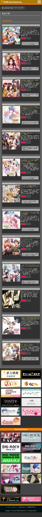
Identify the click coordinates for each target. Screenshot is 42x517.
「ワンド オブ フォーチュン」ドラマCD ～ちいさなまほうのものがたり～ (30, 266)
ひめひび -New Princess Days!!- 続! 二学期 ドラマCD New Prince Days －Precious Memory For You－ (30, 319)
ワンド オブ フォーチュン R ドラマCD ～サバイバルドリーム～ (30, 28)
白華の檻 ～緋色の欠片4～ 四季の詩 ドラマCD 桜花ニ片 (30, 80)
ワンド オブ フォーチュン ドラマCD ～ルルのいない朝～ (30, 238)
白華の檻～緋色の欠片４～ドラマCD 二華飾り (30, 133)
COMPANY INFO (31, 507)
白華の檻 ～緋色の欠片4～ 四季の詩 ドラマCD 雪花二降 (30, 54)
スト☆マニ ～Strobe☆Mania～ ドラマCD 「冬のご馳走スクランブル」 (30, 187)
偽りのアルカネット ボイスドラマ (30, 291)
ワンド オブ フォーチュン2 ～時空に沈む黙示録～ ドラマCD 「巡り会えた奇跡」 (30, 213)
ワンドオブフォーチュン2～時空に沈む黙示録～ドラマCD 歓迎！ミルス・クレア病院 (30, 160)
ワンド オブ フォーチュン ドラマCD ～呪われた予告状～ (30, 344)
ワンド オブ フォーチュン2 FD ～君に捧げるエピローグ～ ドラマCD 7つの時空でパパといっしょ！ (30, 108)
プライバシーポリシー (12, 507)
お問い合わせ (22, 507)
